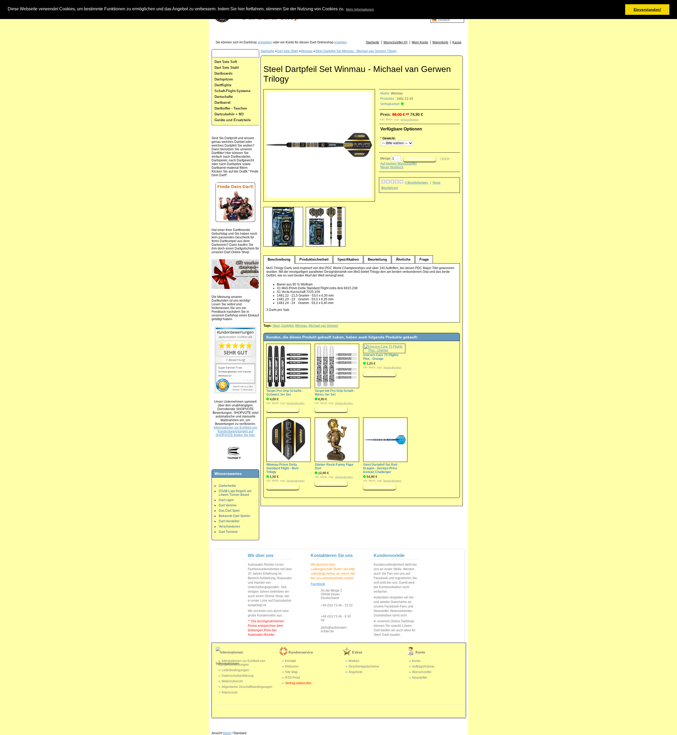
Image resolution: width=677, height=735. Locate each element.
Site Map (291, 672)
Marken (354, 661)
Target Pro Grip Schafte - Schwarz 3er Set (284, 392)
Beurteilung (377, 259)
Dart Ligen (226, 500)
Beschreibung (279, 259)
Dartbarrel (222, 103)
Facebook (318, 584)
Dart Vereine (228, 505)
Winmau (307, 51)
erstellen (340, 42)
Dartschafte (223, 97)
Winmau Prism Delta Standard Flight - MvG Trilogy (282, 468)
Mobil (227, 733)
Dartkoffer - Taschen (230, 108)
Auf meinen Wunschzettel (398, 163)
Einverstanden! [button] (647, 9)
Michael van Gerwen (323, 326)
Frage (424, 259)
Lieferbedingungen (235, 670)
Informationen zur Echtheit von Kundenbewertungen (241, 662)
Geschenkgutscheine (364, 666)
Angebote (356, 672)
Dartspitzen (223, 79)
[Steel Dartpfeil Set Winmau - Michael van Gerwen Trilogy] (319, 197)
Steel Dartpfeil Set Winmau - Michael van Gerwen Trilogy (356, 51)
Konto (416, 661)
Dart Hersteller (229, 521)
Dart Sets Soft (225, 62)
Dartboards (223, 73)
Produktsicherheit (313, 259)
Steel (276, 326)
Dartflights (222, 85)
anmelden (265, 42)
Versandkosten (409, 119)
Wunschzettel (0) (395, 42)
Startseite (372, 42)
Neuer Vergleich (392, 167)
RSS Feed (292, 677)
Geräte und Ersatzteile (232, 120)
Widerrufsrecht (232, 681)
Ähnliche (403, 259)
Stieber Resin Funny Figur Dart (334, 466)
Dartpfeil (287, 326)
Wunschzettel (421, 672)
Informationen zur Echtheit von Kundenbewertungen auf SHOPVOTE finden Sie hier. (235, 431)
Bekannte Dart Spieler (234, 516)
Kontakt (290, 661)
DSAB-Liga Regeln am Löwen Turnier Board (235, 493)
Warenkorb (440, 42)
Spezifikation (348, 259)
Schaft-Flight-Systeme (232, 91)
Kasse (456, 42)
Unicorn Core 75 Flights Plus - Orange (381, 357)
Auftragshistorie (423, 666)
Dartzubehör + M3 (229, 114)
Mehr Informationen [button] (360, 9)
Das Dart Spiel (229, 510)
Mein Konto (420, 42)
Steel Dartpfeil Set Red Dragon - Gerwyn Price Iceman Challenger (380, 468)
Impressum (229, 692)
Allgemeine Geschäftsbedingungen (247, 687)
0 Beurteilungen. (417, 182)
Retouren (292, 666)
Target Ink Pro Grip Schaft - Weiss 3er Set (335, 392)
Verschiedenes (229, 526)
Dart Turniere (228, 532)
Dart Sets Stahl (226, 68)
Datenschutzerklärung (237, 676)
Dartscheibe (227, 486)
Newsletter (419, 677)
